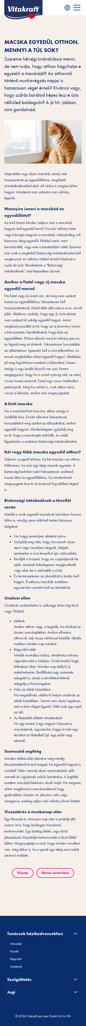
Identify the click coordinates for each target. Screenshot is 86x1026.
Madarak (16, 966)
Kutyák (14, 951)
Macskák (16, 943)
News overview (55, 872)
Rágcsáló (16, 959)
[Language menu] (67, 7)
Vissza (22, 872)
